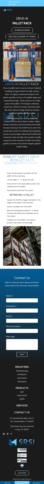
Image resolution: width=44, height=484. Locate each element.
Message (10, 336)
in (19, 5)
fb (25, 5)
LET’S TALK (12, 5)
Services (22, 405)
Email (9, 316)
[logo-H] (22, 439)
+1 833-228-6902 (14, 2)
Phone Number (13, 326)
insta (22, 5)
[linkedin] (4, 434)
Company (11, 306)
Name (9, 296)
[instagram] (7, 434)
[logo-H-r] (7, 10)
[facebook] (11, 434)
